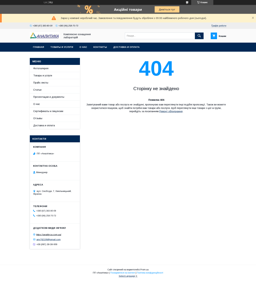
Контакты (100, 47)
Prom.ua (144, 269)
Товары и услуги (61, 47)
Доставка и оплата (126, 47)
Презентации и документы (48, 97)
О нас (83, 47)
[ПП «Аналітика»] (44, 38)
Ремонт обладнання (171, 111)
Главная (38, 47)
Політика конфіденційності (150, 273)
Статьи (37, 89)
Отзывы (37, 118)
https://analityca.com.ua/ (48, 234)
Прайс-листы (40, 82)
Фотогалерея (40, 68)
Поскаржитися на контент (122, 273)
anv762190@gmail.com (48, 239)
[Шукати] (199, 36)
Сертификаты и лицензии (48, 111)
